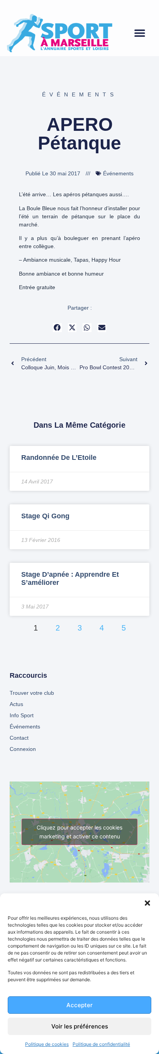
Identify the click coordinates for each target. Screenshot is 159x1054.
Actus (16, 704)
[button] (147, 903)
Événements (79, 94)
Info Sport (22, 715)
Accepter (79, 1005)
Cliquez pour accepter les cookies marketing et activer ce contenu (79, 832)
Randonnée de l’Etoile (58, 457)
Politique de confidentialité (101, 1044)
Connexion (23, 749)
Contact (19, 738)
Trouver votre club (32, 693)
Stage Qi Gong (45, 516)
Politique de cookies (47, 1044)
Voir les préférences (79, 1026)
